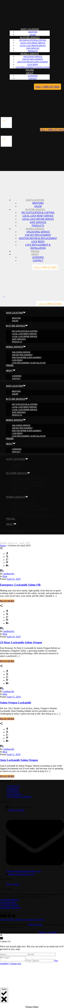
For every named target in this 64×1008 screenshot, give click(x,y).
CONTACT (32, 78)
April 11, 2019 (13, 754)
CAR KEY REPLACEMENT (32, 59)
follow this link (35, 924)
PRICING (10, 365)
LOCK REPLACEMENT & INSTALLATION (38, 246)
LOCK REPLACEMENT (19, 797)
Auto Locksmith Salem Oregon (19, 760)
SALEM (38, 206)
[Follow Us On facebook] (2, 917)
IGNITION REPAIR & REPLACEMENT (32, 61)
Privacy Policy (13, 884)
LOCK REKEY (32, 64)
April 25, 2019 (14, 579)
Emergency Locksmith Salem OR (20, 584)
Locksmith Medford (9, 899)
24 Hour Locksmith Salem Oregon (21, 642)
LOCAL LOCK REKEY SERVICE (32, 42)
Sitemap (42, 932)
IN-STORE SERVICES (30, 37)
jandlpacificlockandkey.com (21, 874)
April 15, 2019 (14, 697)
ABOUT (29, 72)
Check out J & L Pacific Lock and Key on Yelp (22, 919)
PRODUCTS (38, 225)
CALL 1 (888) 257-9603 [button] (47, 86)
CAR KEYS (13, 789)
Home (3, 545)
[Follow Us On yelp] (13, 917)
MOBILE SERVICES (30, 53)
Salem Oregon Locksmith (15, 702)
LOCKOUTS (13, 786)
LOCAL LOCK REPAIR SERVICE (33, 45)
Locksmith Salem (8, 902)
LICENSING (33, 75)
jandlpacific (8, 573)
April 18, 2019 (14, 636)
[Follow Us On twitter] (9, 917)
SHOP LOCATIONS (30, 29)
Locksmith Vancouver (10, 907)
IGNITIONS (13, 791)
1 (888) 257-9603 (16, 810)
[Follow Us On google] (5, 917)
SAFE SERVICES (32, 48)
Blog (5, 576)
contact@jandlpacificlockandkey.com (23, 871)
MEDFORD (32, 32)
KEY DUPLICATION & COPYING (32, 40)
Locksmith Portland (9, 905)
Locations (52, 932)
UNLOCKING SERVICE (32, 56)
